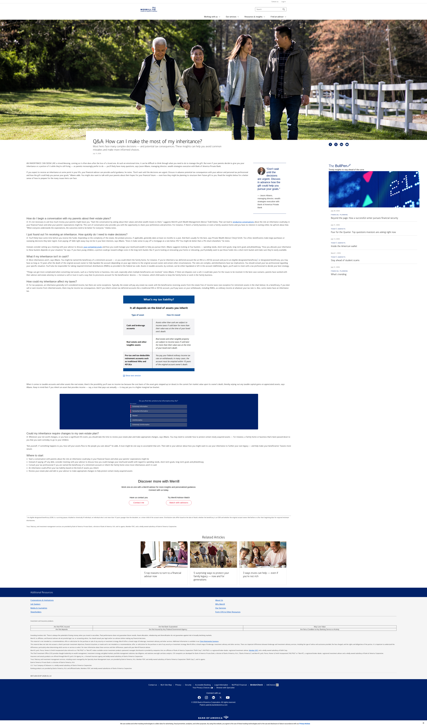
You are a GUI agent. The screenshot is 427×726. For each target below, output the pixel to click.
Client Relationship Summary (209, 641)
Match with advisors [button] (178, 503)
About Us (219, 600)
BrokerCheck (256, 685)
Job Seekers (35, 604)
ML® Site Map (166, 685)
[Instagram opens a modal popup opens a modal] (206, 697)
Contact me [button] (138, 503)
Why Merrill (220, 604)
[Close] (423, 723)
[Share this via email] (347, 144)
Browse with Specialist (225, 688)
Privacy (178, 685)
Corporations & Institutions (42, 600)
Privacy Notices (304, 724)
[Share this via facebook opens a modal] (330, 144)
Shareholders (35, 612)
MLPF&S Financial (239, 685)
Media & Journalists (38, 608)
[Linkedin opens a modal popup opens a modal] (213, 697)
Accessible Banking (203, 685)
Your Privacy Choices (201, 688)
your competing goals (93, 247)
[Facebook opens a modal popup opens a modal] (199, 697)
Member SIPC (253, 650)
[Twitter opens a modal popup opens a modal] (220, 697)
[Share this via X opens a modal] (336, 144)
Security (188, 685)
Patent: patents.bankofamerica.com (213, 705)
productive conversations (243, 222)
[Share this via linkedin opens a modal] (341, 144)
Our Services (220, 608)
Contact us (152, 685)
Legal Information (221, 685)
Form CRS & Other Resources (227, 612)
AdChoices (270, 685)
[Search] (283, 9)
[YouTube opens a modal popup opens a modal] (228, 697)
